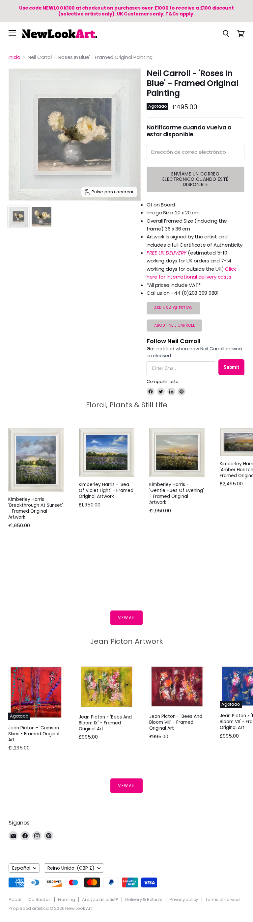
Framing (66, 899)
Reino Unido (71, 868)
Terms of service (222, 899)
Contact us (39, 899)
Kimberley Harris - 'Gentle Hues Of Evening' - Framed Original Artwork (176, 493)
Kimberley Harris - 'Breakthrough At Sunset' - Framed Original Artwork (35, 508)
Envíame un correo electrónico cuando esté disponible (195, 179)
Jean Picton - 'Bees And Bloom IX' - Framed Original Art (105, 723)
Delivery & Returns (143, 899)
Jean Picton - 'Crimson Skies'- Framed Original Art (33, 734)
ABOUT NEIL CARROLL (174, 325)
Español (21, 868)
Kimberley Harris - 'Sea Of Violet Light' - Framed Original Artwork (106, 490)
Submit (231, 367)
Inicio (14, 57)
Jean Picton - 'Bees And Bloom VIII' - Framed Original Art (175, 722)
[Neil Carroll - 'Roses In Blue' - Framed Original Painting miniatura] (18, 216)
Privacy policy (184, 899)
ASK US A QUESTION (173, 308)
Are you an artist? (100, 899)
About (15, 899)
